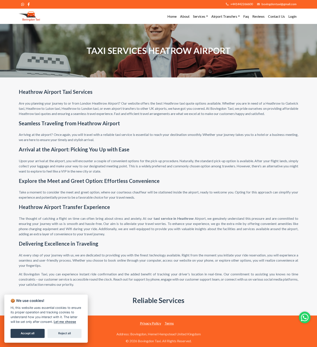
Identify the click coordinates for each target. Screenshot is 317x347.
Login (292, 16)
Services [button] (199, 16)
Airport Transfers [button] (224, 16)
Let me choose (65, 321)
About (185, 16)
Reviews (258, 16)
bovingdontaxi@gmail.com (279, 4)
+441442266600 (241, 4)
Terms (169, 323)
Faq (246, 16)
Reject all (64, 333)
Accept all (27, 333)
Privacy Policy (150, 323)
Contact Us (276, 16)
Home (172, 16)
